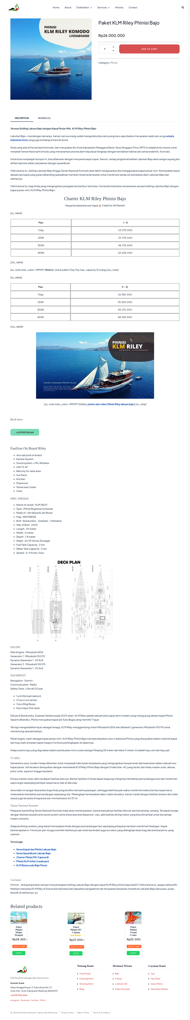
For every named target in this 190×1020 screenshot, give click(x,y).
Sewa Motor (157, 983)
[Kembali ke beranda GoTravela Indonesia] (41, 969)
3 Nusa (118, 978)
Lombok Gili (121, 983)
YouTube (35, 1000)
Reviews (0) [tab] (44, 118)
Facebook (25, 1000)
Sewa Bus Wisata (159, 989)
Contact (133, 7)
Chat (19, 953)
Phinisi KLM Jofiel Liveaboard (32, 861)
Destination (82, 7)
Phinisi (114, 62)
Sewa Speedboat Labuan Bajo (33, 853)
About (68, 7)
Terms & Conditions (101, 1013)
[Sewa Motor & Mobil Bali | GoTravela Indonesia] (13, 7)
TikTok (42, 1000)
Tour (153, 973)
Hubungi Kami (86, 978)
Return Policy (83, 1013)
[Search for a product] (183, 7)
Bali (117, 973)
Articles (119, 7)
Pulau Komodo (122, 989)
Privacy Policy (67, 1013)
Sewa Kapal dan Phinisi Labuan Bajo (36, 849)
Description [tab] (22, 118)
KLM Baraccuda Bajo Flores (31, 865)
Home (56, 7)
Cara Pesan (85, 973)
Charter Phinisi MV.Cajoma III (32, 857)
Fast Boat (155, 978)
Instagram (14, 1000)
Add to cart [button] (19, 946)
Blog (81, 989)
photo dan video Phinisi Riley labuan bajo (111, 404)
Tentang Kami (86, 983)
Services (102, 7)
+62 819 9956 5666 (18, 995)
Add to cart (149, 49)
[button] (113, 51)
